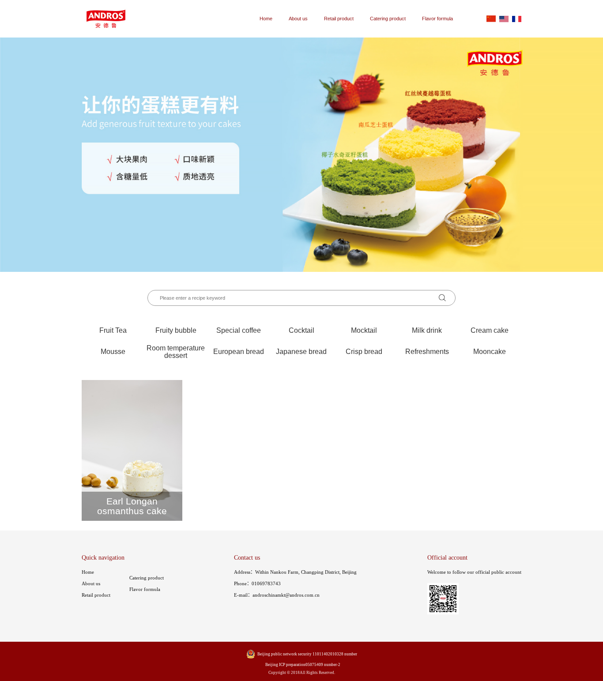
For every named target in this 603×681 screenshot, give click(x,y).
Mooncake (489, 351)
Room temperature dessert (176, 351)
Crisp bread (364, 351)
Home (266, 18)
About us (298, 18)
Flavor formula (437, 18)
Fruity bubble (175, 330)
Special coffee (238, 330)
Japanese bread (301, 351)
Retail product (339, 18)
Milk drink (427, 330)
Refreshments (427, 351)
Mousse (113, 351)
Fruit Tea (113, 330)
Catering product (388, 18)
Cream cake (490, 330)
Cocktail (301, 330)
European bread (238, 351)
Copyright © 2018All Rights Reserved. (301, 673)
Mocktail (364, 330)
